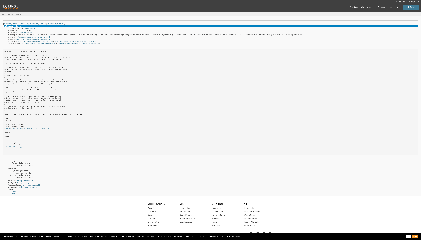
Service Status (249, 225)
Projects (381, 7)
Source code (19, 14)
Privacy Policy (185, 208)
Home (3, 14)
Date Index (42, 24)
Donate (412, 7)
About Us (151, 208)
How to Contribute (218, 215)
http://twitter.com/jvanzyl (15, 147)
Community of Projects (252, 211)
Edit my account (402, 2)
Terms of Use (185, 211)
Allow (415, 236)
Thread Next (33, 24)
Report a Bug (216, 208)
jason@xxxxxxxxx (29, 28)
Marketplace (216, 225)
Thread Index (51, 24)
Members (354, 7)
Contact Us (152, 211)
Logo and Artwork (154, 222)
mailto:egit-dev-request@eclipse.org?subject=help (33, 39)
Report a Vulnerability (251, 222)
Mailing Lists (216, 218)
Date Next (15, 24)
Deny (408, 236)
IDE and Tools (249, 208)
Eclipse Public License (188, 218)
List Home (60, 24)
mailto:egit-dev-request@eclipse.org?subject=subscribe (75, 41)
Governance (152, 218)
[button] (398, 7)
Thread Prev (23, 24)
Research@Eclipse (251, 218)
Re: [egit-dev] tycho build (21, 163)
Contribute (10, 14)
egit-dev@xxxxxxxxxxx (24, 32)
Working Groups (367, 7)
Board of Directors (154, 225)
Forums (215, 222)
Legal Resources (186, 222)
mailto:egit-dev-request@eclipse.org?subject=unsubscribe (78, 43)
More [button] (390, 7)
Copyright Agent (186, 215)
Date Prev (7, 24)
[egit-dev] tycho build (20, 171)
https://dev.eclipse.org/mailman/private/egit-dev (34, 37)
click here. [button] (236, 236)
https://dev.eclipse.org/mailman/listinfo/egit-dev (35, 41)
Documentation (217, 211)
